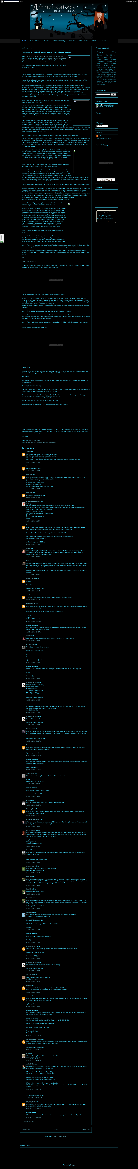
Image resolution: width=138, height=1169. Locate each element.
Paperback (103, 78)
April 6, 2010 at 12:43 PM (33, 816)
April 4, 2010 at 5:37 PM (33, 462)
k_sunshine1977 (31, 946)
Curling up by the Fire (33, 1039)
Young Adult (102, 59)
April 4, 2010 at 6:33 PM (33, 544)
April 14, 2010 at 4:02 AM (33, 1117)
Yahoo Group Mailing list (29, 261)
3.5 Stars (108, 67)
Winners (72, 41)
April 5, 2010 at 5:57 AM (33, 600)
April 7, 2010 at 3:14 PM (33, 930)
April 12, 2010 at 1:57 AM (33, 1108)
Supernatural (113, 82)
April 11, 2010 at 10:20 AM (34, 1098)
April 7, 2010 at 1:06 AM (33, 846)
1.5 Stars (98, 82)
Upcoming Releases (101, 81)
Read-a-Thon (108, 69)
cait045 (28, 636)
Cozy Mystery (111, 55)
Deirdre (28, 985)
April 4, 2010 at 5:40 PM (33, 489)
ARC (98, 57)
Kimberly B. (30, 809)
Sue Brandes (30, 773)
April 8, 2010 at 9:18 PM (33, 971)
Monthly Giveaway (59, 41)
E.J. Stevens (30, 644)
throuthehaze (30, 866)
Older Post (86, 1130)
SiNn (27, 561)
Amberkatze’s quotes (104, 212)
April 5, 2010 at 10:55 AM (33, 621)
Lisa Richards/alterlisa (33, 501)
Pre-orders (113, 74)
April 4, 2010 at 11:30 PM (33, 557)
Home (24, 41)
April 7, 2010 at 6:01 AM (33, 873)
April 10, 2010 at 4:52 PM (33, 1089)
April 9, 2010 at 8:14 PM (33, 1006)
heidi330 (29, 876)
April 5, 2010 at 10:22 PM (33, 755)
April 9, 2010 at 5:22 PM (33, 992)
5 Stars (102, 72)
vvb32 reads (30, 974)
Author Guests (34, 41)
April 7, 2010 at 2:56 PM (33, 894)
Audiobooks (109, 61)
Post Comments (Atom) (60, 1136)
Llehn (28, 800)
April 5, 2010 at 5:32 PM (33, 725)
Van (27, 850)
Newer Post (26, 1130)
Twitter (24, 258)
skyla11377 (29, 1064)
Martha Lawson (31, 578)
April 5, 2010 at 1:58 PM (33, 641)
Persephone (30, 729)
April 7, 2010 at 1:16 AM (33, 862)
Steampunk (99, 79)
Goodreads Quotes (111, 221)
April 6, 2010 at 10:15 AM (33, 805)
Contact (104, 41)
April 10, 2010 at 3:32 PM (33, 1035)
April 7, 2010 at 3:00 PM (33, 908)
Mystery (109, 78)
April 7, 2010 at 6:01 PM (33, 942)
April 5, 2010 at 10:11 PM (33, 741)
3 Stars (108, 74)
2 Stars (114, 78)
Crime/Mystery (108, 76)
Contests (46, 41)
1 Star (104, 82)
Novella (113, 65)
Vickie (28, 548)
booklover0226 (30, 603)
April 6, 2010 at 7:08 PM (33, 826)
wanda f (28, 595)
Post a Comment (29, 1121)
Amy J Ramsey (31, 830)
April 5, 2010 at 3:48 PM (33, 678)
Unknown (31, 440)
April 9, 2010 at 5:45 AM (33, 981)
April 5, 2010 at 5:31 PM (33, 712)
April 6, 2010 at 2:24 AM (33, 796)
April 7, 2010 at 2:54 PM (33, 885)
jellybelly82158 (30, 1101)
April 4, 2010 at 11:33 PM (33, 575)
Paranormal (100, 67)
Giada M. (29, 912)
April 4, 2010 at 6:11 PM (33, 521)
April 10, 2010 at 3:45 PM (33, 1049)
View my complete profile (103, 138)
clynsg (28, 996)
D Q (27, 1053)
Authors (94, 41)
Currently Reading (105, 71)
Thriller (105, 79)
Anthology (99, 76)
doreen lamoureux (32, 682)
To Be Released (112, 79)
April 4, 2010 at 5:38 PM (33, 471)
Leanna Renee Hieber (32, 56)
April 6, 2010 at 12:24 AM (33, 769)
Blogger (72, 1165)
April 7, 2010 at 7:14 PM (33, 958)
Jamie (28, 451)
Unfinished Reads (100, 84)
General (106, 63)
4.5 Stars (106, 65)
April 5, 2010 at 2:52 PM (33, 662)
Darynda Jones (109, 218)
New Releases (83, 41)
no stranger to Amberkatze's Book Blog (51, 56)
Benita (28, 745)
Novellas (106, 72)
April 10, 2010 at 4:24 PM (33, 1060)
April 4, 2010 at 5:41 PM (33, 497)
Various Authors (112, 81)
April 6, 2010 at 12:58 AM (33, 784)
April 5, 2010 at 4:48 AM (33, 591)
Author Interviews (31, 442)
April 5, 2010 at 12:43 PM (33, 632)
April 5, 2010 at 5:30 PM (33, 700)
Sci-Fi (108, 82)
